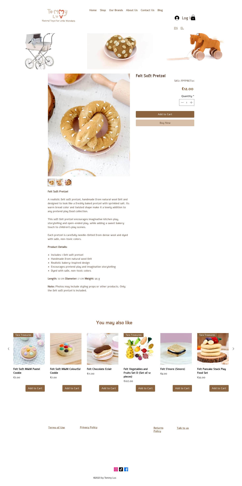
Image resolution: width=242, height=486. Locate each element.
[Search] (198, 34)
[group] (121, 362)
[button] (116, 10)
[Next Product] (233, 349)
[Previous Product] (9, 349)
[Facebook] (126, 469)
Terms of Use (56, 427)
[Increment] (191, 102)
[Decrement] (182, 102)
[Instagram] (116, 469)
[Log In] (177, 18)
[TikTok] (121, 469)
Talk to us (183, 428)
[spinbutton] (186, 102)
